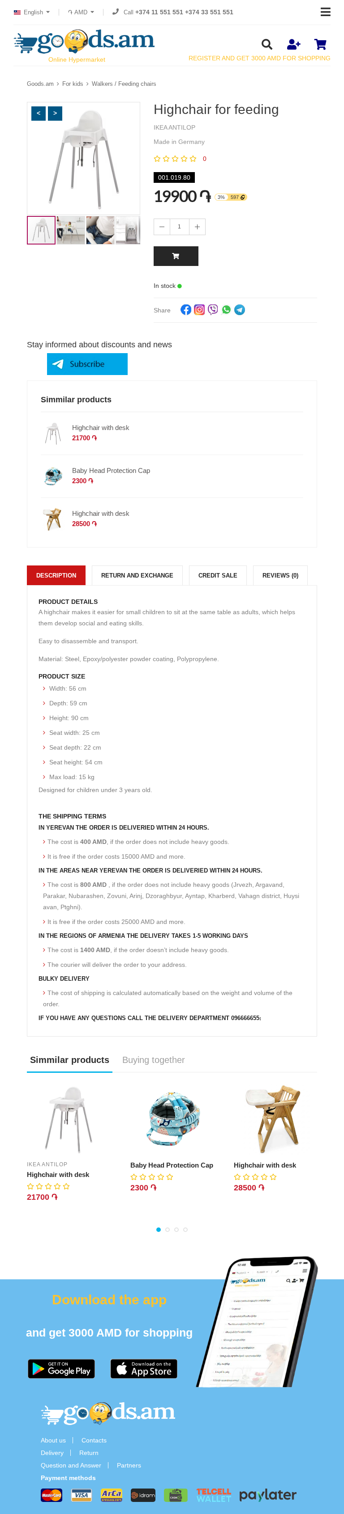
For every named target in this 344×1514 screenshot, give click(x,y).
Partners (129, 1465)
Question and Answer (71, 1465)
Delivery (52, 1453)
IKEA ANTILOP (47, 1164)
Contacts (94, 1440)
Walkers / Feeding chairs (124, 83)
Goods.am (40, 83)
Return (89, 1453)
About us (53, 1440)
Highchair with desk (100, 427)
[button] (38, 113)
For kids (72, 83)
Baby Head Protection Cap (111, 470)
